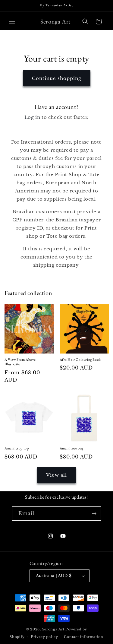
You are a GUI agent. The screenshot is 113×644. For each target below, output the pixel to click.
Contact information (83, 637)
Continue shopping (56, 78)
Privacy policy (44, 637)
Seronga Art (53, 629)
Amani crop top (17, 448)
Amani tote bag (71, 448)
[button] (12, 21)
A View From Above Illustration (20, 362)
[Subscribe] (94, 513)
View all (56, 475)
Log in (32, 117)
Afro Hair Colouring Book (80, 359)
